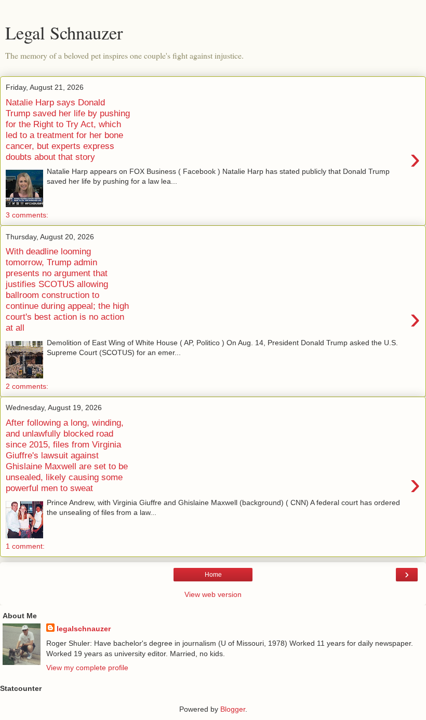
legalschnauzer (84, 628)
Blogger (232, 709)
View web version (213, 594)
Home (213, 574)
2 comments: (27, 386)
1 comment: (25, 546)
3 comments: (27, 215)
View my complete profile (87, 667)
